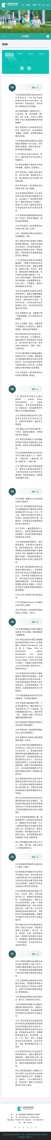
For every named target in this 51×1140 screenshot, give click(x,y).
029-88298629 (24, 1117)
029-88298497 (38, 1120)
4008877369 (19, 1120)
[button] (22, 68)
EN (39, 5)
